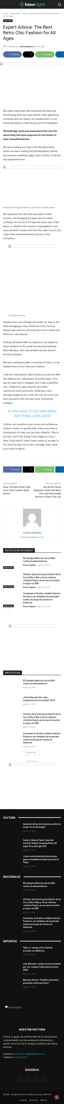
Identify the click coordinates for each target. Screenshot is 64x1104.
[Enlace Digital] (32, 4)
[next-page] (10, 612)
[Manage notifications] (56, 1097)
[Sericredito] (32, 626)
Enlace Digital (29, 565)
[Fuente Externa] (5, 46)
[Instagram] (28, 1079)
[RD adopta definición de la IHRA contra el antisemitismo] (12, 563)
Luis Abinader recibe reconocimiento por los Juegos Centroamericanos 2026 (42, 967)
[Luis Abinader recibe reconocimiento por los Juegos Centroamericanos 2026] (12, 968)
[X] (36, 1079)
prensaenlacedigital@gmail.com (29, 1053)
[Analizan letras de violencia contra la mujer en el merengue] (12, 829)
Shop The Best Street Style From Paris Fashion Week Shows (17, 490)
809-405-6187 (20, 1057)
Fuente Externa (27, 46)
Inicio (5, 13)
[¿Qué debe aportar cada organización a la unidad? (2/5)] (12, 702)
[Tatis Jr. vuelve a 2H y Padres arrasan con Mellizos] (12, 952)
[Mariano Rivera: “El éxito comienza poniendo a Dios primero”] (12, 985)
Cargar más (31, 752)
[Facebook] (21, 1079)
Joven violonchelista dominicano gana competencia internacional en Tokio (41, 859)
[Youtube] (43, 1079)
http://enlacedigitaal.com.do (32, 537)
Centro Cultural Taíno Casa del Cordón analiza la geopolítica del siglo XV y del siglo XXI (40, 843)
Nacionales (15, 13)
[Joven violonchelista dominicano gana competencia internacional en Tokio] (12, 861)
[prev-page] (5, 612)
